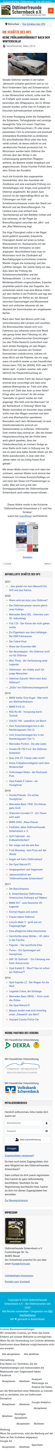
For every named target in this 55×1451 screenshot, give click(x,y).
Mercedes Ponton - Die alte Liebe (27, 743)
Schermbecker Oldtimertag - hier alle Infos (27, 1)
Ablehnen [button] (24, 1381)
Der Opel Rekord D (19, 1005)
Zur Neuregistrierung (16, 1200)
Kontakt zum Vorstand (17, 1281)
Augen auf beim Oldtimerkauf (25, 859)
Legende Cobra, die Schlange (25, 991)
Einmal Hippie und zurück (23, 911)
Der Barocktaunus (19, 888)
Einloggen (11, 1148)
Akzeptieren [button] (8, 1381)
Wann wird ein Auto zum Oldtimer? (28, 600)
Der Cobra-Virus (18, 641)
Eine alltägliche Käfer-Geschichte (27, 931)
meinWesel (25, 516)
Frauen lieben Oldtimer (22, 916)
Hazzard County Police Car (24, 1019)
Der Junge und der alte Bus (24, 845)
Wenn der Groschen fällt (22, 646)
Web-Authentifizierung (30, 1140)
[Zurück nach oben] (50, 1445)
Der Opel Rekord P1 (20, 864)
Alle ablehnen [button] (31, 1354)
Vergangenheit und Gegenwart (26, 869)
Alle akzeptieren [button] (11, 1354)
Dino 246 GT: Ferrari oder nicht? (27, 758)
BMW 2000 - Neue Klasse (23, 822)
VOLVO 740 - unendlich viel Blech (27, 720)
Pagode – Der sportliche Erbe (25, 945)
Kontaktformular (21, 1263)
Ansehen (27, 557)
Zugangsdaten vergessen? (19, 1155)
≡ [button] (51, 10)
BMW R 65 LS (17, 706)
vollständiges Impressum (19, 1275)
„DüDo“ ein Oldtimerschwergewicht (28, 687)
